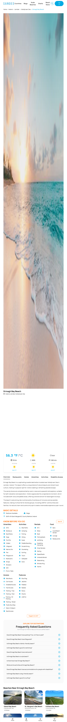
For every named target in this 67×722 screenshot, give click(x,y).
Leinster (16, 9)
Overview (6, 477)
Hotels (26, 477)
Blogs (26, 3)
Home (5, 9)
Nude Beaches (33, 3)
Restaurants (17, 477)
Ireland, (7, 394)
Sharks (40, 3)
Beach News (48, 3)
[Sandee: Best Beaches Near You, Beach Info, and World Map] (8, 3)
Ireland (10, 9)
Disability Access (57, 477)
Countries (17, 3)
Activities (44, 477)
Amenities (35, 477)
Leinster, (12, 394)
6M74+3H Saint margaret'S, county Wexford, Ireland (21, 516)
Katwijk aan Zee (26, 9)
